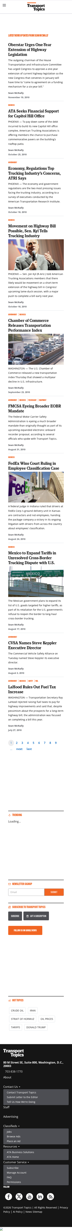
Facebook (8, 1196)
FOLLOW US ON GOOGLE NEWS (25, 930)
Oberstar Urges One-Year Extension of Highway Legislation (29, 49)
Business (11, 105)
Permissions (14, 1182)
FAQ (9, 1177)
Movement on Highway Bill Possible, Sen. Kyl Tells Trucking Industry (32, 231)
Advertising (10, 1117)
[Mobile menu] (4, 5)
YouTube (29, 1196)
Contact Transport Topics (21, 1092)
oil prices (47, 1019)
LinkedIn (40, 1196)
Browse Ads (13, 1136)
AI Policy (18, 1211)
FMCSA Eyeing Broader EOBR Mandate (34, 408)
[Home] (36, 6)
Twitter (19, 1196)
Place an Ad (13, 1141)
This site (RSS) (50, 1196)
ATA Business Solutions (20, 1152)
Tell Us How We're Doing (21, 1101)
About (7, 1077)
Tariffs (15, 1027)
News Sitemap (34, 1211)
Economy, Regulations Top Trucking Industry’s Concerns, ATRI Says (34, 173)
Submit (54, 892)
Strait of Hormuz (22, 1019)
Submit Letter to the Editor (22, 1097)
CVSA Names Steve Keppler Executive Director (32, 645)
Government (12, 162)
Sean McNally (16, 93)
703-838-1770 (14, 1071)
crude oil (17, 1010)
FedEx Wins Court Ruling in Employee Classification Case (33, 465)
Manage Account (16, 1172)
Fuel (36, 681)
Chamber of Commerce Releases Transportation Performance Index (29, 325)
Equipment (42, 400)
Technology (32, 400)
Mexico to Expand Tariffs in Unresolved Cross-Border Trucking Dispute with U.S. (32, 558)
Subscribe (15, 916)
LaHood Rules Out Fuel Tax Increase (32, 689)
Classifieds (10, 1126)
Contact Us (11, 1087)
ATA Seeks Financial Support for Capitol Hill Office (33, 113)
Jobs (9, 1131)
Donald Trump (36, 1027)
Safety (30, 681)
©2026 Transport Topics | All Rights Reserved (30, 1207)
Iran (33, 1010)
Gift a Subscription (38, 916)
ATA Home (13, 1157)
